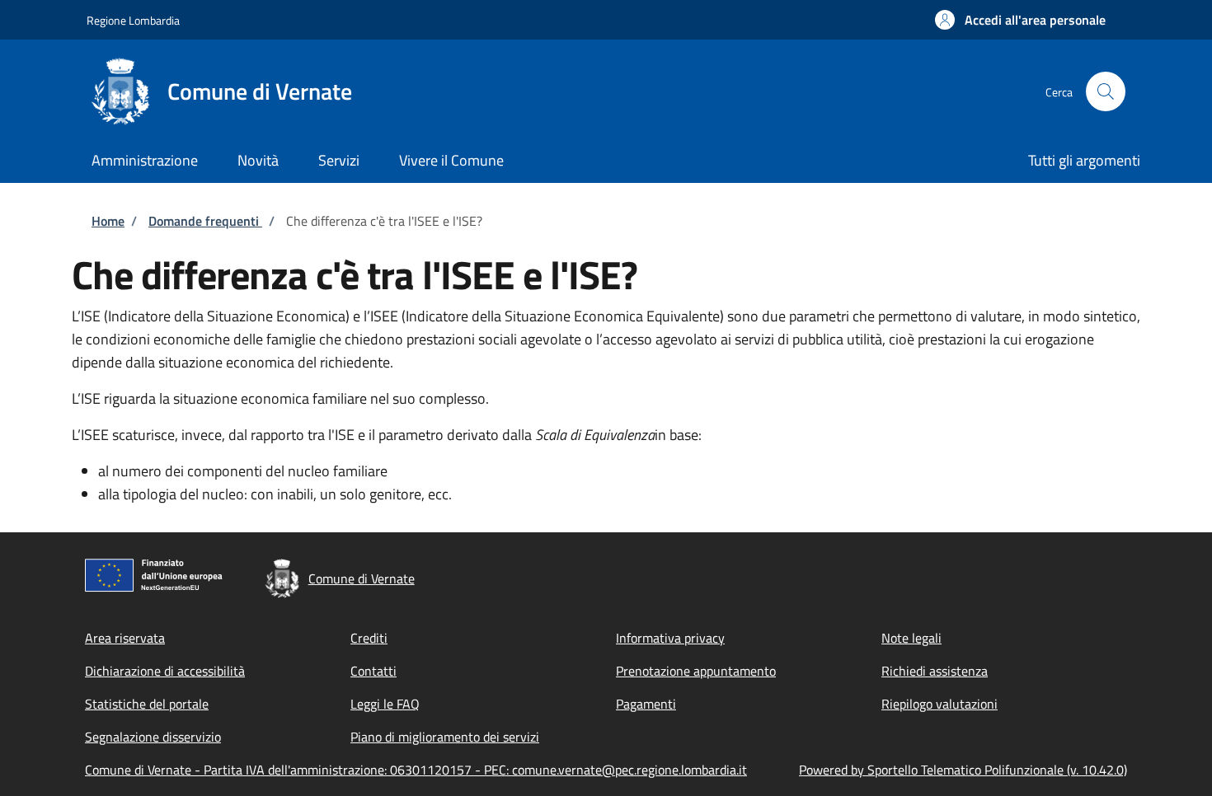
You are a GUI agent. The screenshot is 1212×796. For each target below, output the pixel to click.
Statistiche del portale (147, 704)
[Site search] (1105, 91)
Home (108, 221)
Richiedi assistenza (934, 671)
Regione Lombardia (133, 20)
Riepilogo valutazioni (939, 704)
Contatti (373, 671)
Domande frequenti (205, 221)
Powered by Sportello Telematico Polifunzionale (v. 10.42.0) (963, 770)
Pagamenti (646, 704)
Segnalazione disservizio (153, 737)
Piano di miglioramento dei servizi (444, 737)
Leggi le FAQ (385, 704)
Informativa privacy (670, 638)
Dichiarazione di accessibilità (165, 671)
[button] (1020, 20)
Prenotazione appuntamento (696, 671)
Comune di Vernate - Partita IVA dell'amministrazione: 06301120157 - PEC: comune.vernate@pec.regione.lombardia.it (416, 770)
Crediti (369, 638)
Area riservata (125, 638)
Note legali (911, 638)
